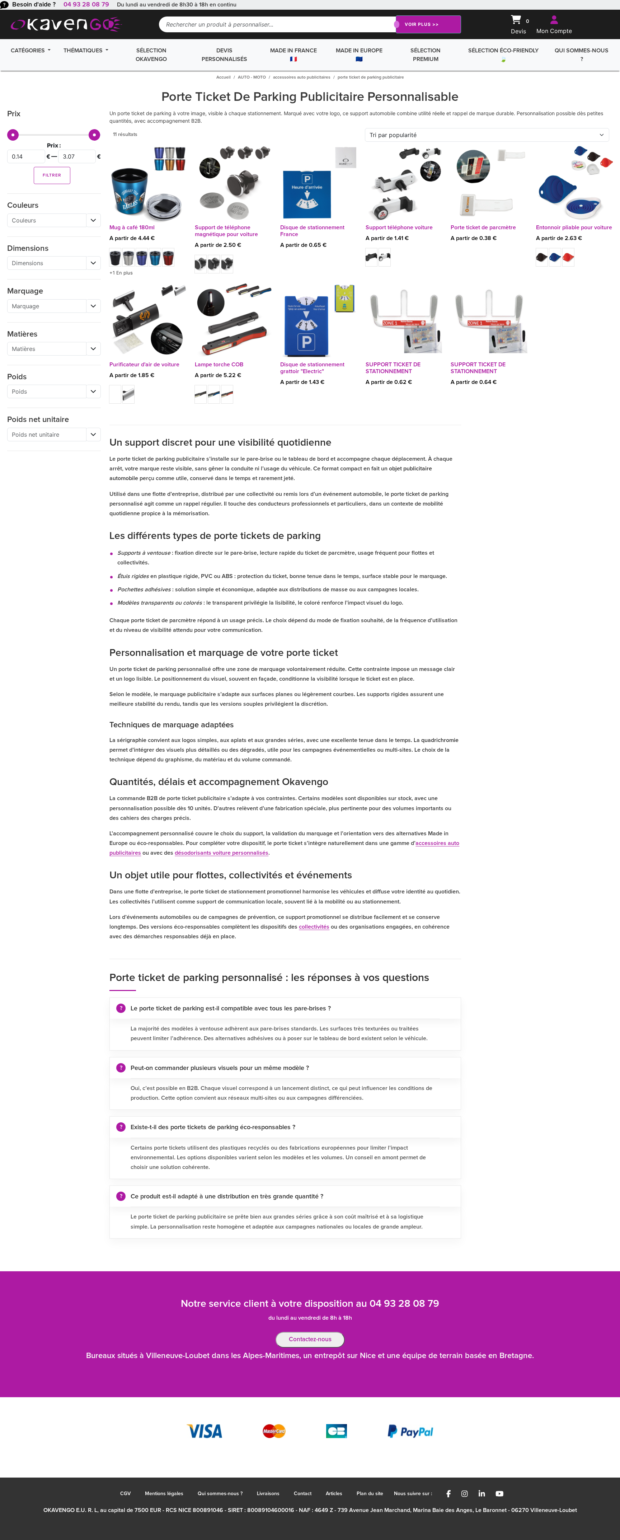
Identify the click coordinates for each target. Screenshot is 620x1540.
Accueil (223, 77)
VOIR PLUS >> (422, 24)
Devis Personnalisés (224, 55)
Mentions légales (164, 1493)
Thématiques (84, 50)
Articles (334, 1493)
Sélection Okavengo (151, 55)
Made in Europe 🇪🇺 (359, 55)
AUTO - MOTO (252, 77)
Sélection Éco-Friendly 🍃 (503, 55)
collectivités (314, 927)
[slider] (13, 135)
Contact (302, 1493)
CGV (125, 1493)
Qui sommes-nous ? (582, 55)
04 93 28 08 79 (86, 4)
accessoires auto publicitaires (301, 77)
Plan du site (370, 1493)
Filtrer (52, 175)
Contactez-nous (310, 1340)
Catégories (28, 50)
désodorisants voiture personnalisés (221, 853)
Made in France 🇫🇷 (293, 55)
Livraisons (268, 1493)
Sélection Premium (425, 55)
